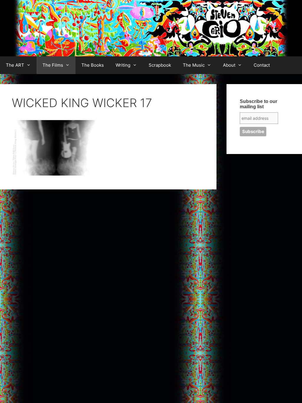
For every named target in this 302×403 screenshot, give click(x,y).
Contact (262, 65)
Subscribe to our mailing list (258, 104)
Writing (123, 65)
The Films (52, 65)
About (229, 65)
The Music (194, 65)
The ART (15, 65)
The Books (92, 65)
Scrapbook (160, 65)
